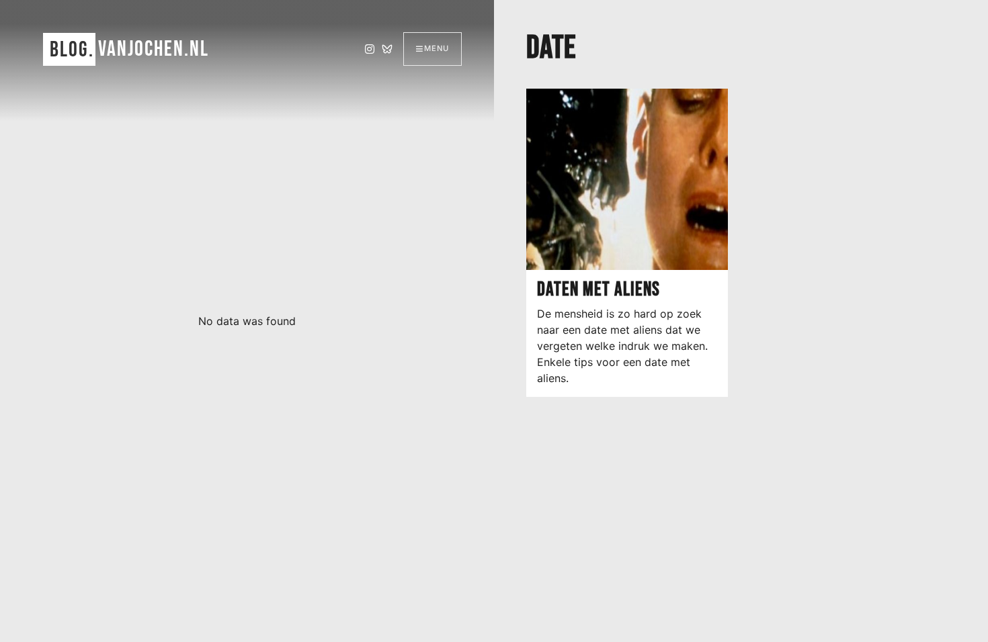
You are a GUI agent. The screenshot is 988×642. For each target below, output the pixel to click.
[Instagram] (369, 49)
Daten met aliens (598, 290)
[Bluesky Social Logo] (387, 49)
